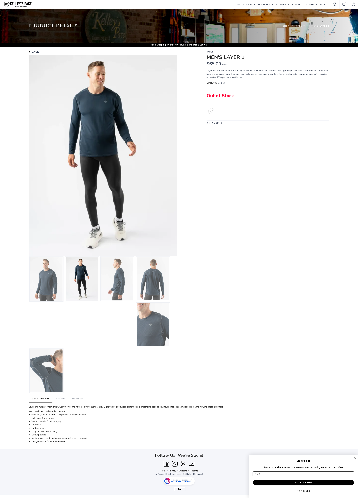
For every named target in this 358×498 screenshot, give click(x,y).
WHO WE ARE (244, 4)
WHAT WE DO (266, 4)
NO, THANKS (303, 491)
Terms (163, 470)
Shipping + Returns (188, 470)
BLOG (323, 4)
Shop (286, 26)
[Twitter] (183, 464)
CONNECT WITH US (303, 4)
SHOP (283, 4)
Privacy (172, 470)
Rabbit (300, 26)
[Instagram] (175, 464)
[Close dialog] (355, 457)
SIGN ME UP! (303, 482)
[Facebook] (166, 464)
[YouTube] (191, 464)
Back (35, 51)
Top (180, 489)
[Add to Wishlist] (211, 111)
